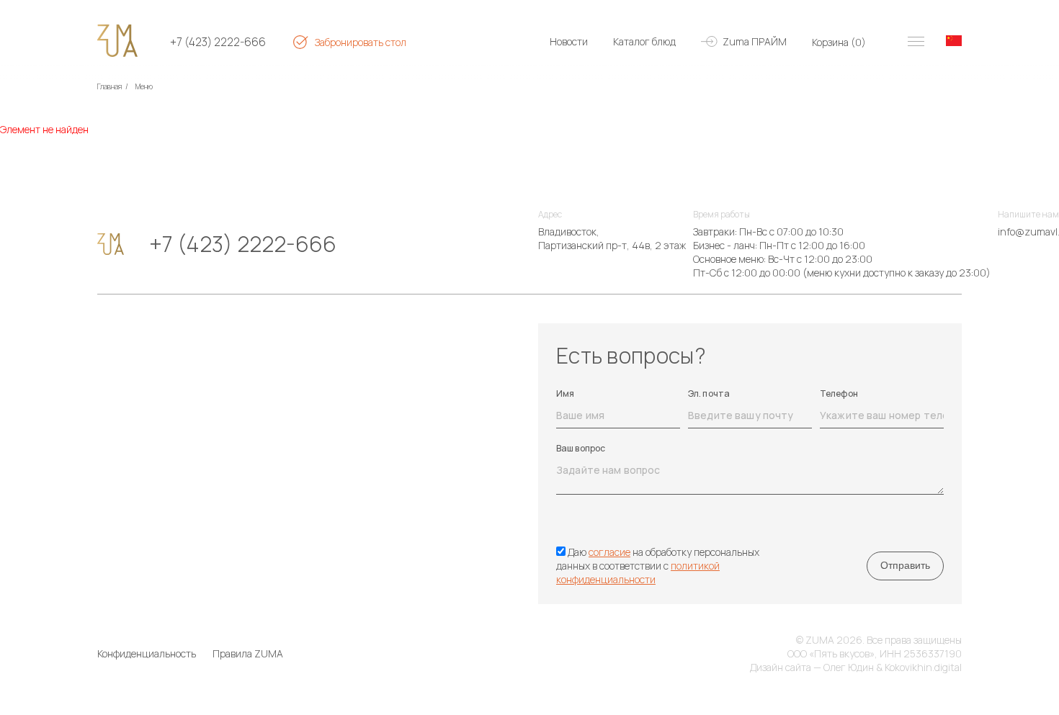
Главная (109, 86)
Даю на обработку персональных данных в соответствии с (657, 565)
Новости (569, 41)
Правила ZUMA (248, 653)
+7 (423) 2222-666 (218, 42)
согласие (609, 552)
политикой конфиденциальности (638, 572)
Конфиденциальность (146, 653)
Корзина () (839, 42)
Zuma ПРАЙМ (755, 41)
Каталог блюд (644, 41)
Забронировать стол (360, 42)
